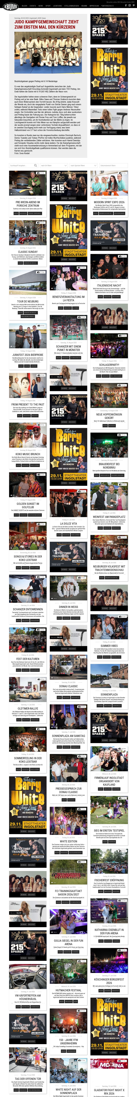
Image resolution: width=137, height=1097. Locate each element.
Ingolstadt (33, 18)
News (41, 6)
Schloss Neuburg (119, 213)
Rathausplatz (76, 697)
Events (33, 6)
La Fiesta (75, 308)
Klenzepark (116, 789)
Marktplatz (115, 990)
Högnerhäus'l (35, 1006)
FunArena (116, 941)
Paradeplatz (116, 528)
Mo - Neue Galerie (116, 376)
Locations (57, 6)
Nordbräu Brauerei (118, 475)
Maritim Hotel (116, 657)
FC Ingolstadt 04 (75, 357)
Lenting (27, 366)
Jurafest (34, 366)
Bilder (24, 6)
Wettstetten (25, 1006)
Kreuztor (35, 415)
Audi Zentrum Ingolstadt (35, 1090)
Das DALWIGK (116, 296)
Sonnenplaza (117, 705)
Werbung (105, 41)
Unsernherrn (71, 1051)
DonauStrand (35, 620)
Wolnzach (112, 425)
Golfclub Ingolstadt (35, 515)
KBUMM (84, 6)
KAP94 (75, 1001)
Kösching (107, 990)
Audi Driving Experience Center (28, 316)
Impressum (94, 6)
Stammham (112, 841)
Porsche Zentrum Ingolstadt (35, 213)
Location (100, 705)
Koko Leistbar (35, 465)
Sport (48, 6)
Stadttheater (75, 618)
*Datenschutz (107, 6)
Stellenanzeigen (71, 6)
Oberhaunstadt (105, 475)
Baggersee (116, 891)
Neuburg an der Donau (106, 213)
